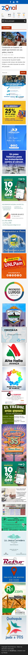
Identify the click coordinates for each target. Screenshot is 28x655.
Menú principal (9, 21)
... (10, 66)
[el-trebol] (14, 414)
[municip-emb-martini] (14, 315)
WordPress (13, 650)
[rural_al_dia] (14, 598)
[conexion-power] (14, 561)
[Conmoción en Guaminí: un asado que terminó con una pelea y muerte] (14, 39)
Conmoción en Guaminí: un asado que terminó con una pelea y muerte (12, 49)
